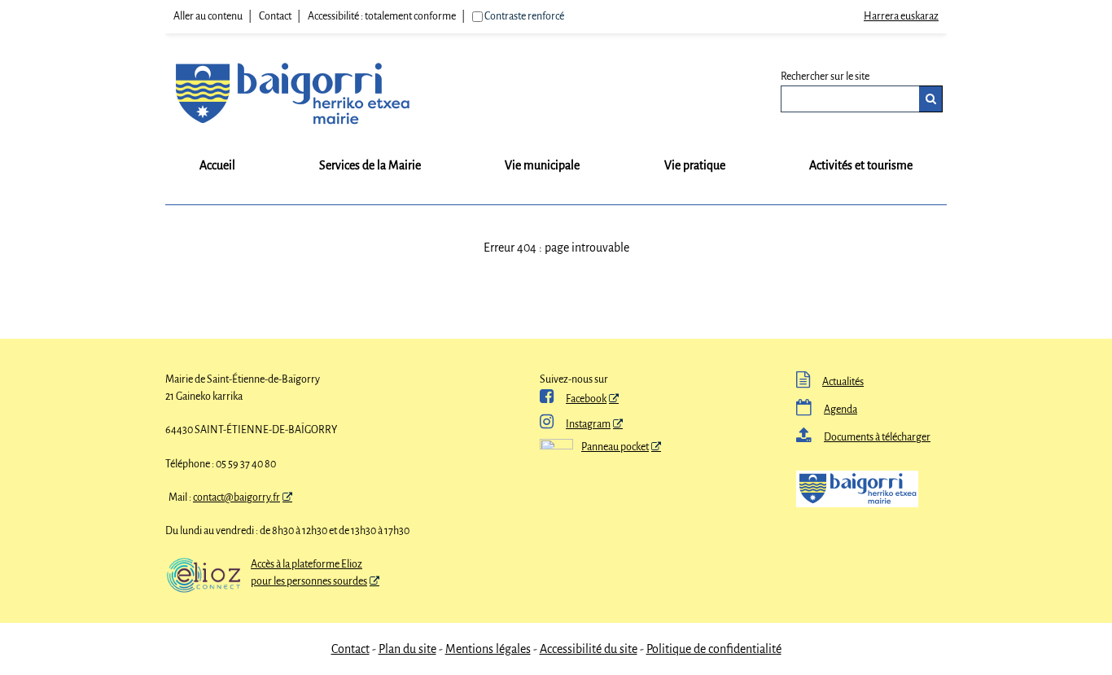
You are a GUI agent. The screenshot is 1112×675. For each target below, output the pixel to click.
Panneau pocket (615, 447)
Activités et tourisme (861, 165)
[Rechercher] (931, 98)
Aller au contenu (208, 16)
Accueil (217, 165)
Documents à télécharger (863, 437)
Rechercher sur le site (825, 76)
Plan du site (407, 648)
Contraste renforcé (524, 16)
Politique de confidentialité (713, 648)
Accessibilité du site (588, 648)
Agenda (826, 409)
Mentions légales (488, 648)
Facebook (573, 399)
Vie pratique (694, 165)
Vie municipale (542, 165)
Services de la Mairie (370, 165)
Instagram (575, 424)
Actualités (830, 382)
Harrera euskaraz (901, 16)
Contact (275, 16)
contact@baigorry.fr (236, 497)
